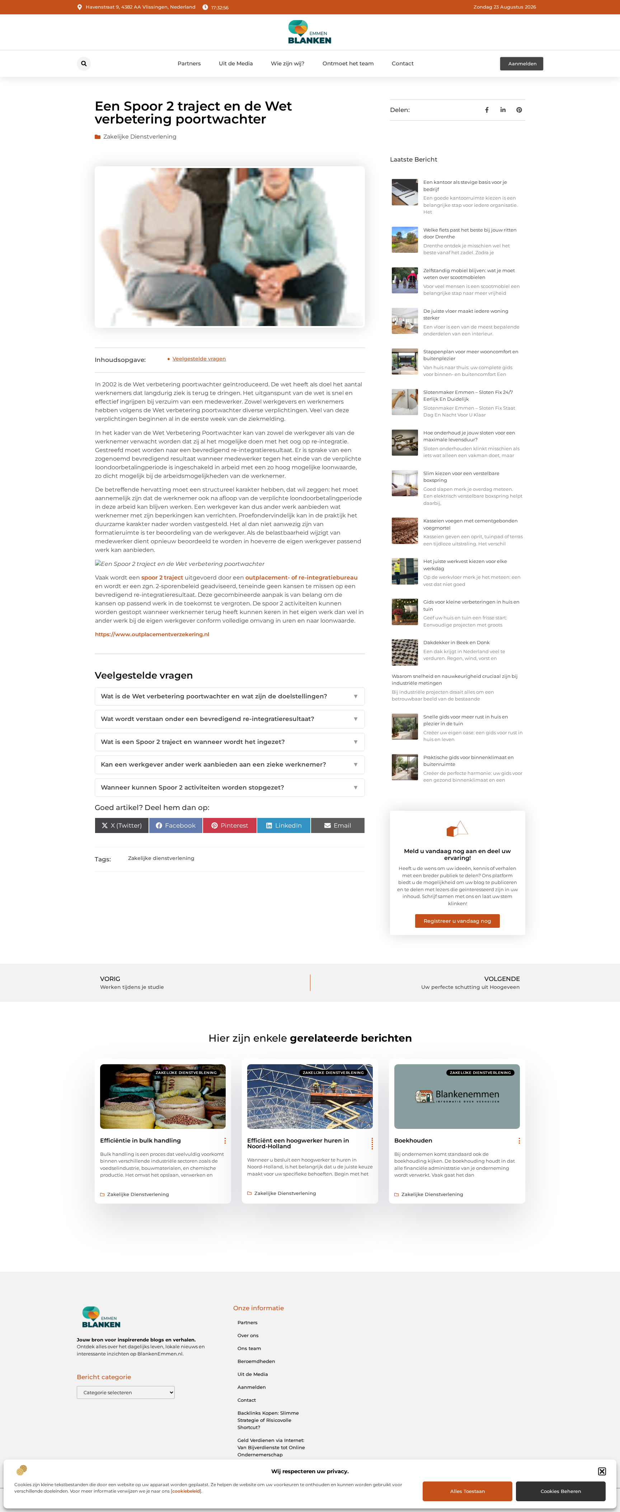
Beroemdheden (256, 1361)
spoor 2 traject (161, 577)
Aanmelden (252, 1387)
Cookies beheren (561, 1491)
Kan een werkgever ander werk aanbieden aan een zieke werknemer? (230, 764)
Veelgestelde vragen (199, 358)
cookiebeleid (186, 1491)
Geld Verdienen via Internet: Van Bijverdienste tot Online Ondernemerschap (271, 1447)
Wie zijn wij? (288, 63)
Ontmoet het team (348, 63)
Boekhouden (413, 1140)
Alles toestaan (467, 1491)
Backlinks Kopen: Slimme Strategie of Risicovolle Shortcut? (268, 1420)
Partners (189, 63)
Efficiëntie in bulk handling (140, 1140)
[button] (602, 1471)
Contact (403, 63)
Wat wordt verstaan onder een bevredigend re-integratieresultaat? (230, 718)
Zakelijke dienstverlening (140, 136)
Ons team (249, 1348)
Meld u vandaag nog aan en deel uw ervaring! (457, 854)
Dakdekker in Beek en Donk (456, 642)
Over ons (248, 1335)
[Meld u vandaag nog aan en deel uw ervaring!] (457, 828)
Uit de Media (236, 63)
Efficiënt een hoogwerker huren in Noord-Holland (298, 1143)
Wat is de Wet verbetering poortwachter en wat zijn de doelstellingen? (230, 696)
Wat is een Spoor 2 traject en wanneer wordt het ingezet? (230, 741)
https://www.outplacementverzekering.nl (152, 634)
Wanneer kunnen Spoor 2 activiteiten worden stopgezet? (230, 787)
